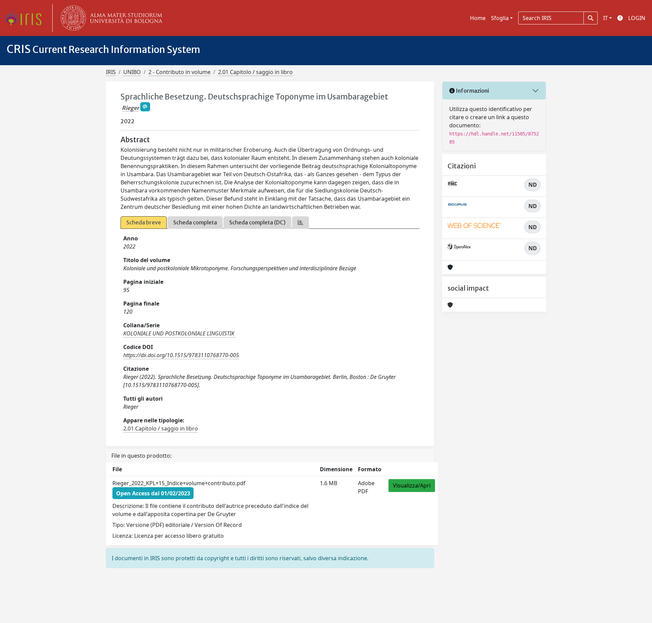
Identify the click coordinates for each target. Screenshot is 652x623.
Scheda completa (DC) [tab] (257, 222)
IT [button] (605, 18)
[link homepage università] (110, 18)
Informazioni (472, 90)
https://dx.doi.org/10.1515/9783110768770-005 (181, 355)
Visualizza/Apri (412, 485)
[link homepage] (25, 18)
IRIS (111, 72)
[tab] (300, 222)
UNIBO (132, 72)
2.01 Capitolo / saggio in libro (255, 72)
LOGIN (636, 18)
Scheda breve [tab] (143, 222)
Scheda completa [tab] (195, 222)
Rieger (130, 108)
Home (478, 18)
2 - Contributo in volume (179, 72)
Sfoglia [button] (500, 18)
